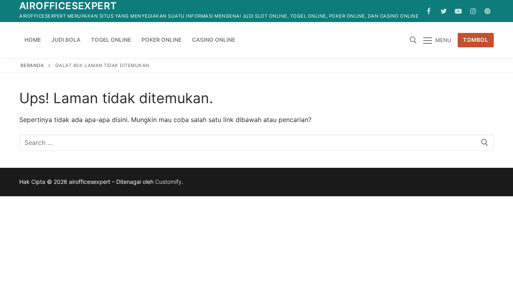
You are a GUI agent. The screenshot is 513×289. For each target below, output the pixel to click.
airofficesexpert (68, 6)
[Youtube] (458, 11)
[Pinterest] (487, 11)
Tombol (475, 40)
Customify (168, 181)
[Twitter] (444, 11)
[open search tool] (413, 40)
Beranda (32, 65)
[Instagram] (473, 11)
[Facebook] (429, 11)
